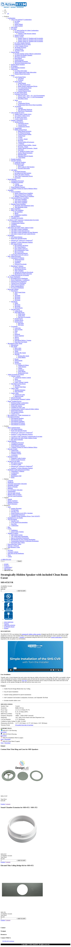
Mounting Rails (22, 154)
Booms (16, 359)
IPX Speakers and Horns (21, 245)
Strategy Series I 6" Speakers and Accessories (30, 39)
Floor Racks (14, 290)
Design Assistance (13, 500)
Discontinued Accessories (18, 424)
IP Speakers (14, 66)
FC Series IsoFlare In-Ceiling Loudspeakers (27, 30)
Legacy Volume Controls (21, 382)
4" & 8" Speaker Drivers (21, 46)
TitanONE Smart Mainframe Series (24, 205)
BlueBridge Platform (17, 266)
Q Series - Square (23, 139)
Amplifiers (10, 190)
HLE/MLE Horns (23, 98)
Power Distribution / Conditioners (20, 280)
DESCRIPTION (8, 622)
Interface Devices (16, 226)
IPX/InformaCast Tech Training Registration (23, 539)
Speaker (17, 362)
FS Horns (20, 80)
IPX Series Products (16, 244)
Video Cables (14, 388)
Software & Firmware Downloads (24, 272)
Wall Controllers (19, 270)
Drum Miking (22, 357)
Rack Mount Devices (20, 269)
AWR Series (21, 315)
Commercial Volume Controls (23, 377)
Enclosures (18, 177)
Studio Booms (18, 360)
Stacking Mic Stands (20, 352)
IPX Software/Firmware (21, 253)
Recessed (20, 140)
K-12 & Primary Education (15, 490)
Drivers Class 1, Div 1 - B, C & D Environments (31, 95)
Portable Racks (19, 318)
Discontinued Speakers (17, 418)
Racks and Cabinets (13, 289)
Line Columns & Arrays (17, 112)
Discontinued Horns (16, 420)
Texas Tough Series (20, 292)
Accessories (18, 106)
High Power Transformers (25, 111)
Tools (9, 507)
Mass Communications (14, 427)
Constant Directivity (23, 89)
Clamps (20, 368)
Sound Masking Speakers (18, 67)
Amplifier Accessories (17, 218)
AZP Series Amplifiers (21, 199)
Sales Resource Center (14, 547)
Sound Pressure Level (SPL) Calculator (22, 513)
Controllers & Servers (17, 221)
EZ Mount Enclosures (24, 132)
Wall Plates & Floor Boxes (18, 384)
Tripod (16, 351)
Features (6, 623)
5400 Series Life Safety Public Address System (20, 227)
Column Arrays (15, 413)
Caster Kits (18, 328)
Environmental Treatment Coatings (20, 399)
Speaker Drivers (19, 122)
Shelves (17, 337)
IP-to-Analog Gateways (21, 248)
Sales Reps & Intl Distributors (16, 553)
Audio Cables (15, 393)
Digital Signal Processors (18, 404)
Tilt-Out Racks (19, 308)
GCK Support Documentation (19, 522)
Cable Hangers (22, 366)
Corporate (10, 480)
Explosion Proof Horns (21, 94)
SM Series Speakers (20, 57)
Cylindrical (21, 143)
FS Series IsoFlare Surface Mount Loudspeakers (28, 53)
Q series (20, 137)
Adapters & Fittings (23, 365)
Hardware (17, 334)
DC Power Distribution (17, 287)
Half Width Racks (19, 312)
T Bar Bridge (21, 157)
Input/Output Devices (17, 410)
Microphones (14, 345)
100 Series (17, 300)
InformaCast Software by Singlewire (22, 240)
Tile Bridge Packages (20, 47)
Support (10, 499)
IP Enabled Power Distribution (19, 278)
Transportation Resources (18, 514)
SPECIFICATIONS (9, 625)
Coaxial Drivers (19, 49)
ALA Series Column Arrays (22, 115)
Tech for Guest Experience (15, 496)
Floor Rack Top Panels (21, 342)
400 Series (21, 323)
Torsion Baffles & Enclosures (26, 142)
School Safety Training (17, 531)
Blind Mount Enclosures (24, 131)
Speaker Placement (16, 508)
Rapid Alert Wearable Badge (19, 238)
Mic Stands (14, 346)
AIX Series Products (16, 237)
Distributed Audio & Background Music (19, 469)
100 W (20, 101)
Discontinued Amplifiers (17, 421)
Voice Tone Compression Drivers (24, 176)
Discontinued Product (13, 416)
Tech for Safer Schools (14, 493)
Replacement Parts (23, 373)
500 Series (17, 297)
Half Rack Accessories (24, 317)
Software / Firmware (13, 545)
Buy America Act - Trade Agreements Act (19, 415)
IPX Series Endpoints (17, 439)
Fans (16, 332)
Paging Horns (18, 81)
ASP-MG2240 (19, 185)
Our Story (10, 550)
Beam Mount (18, 58)
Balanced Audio (19, 396)
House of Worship (13, 486)
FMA (16, 294)
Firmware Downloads (20, 264)
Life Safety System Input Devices (20, 230)
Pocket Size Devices (20, 267)
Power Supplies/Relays (17, 286)
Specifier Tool (15, 511)
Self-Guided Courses (17, 535)
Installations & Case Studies (15, 517)
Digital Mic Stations (16, 406)
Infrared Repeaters (16, 397)
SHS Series (14, 27)
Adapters (20, 108)
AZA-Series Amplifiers (21, 201)
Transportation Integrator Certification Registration (25, 541)
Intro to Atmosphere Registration (20, 538)
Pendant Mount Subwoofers (22, 74)
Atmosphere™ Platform (17, 258)
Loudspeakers (11, 18)
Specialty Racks (15, 309)
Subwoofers (14, 69)
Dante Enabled (19, 26)
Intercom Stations (16, 452)
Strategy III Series (19, 32)
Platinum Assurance (13, 502)
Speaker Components (17, 120)
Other (16, 331)
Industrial (10, 488)
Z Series (17, 184)
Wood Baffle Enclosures (21, 61)
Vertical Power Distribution (18, 283)
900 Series (21, 325)
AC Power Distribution (14, 277)
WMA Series (21, 314)
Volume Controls (15, 376)
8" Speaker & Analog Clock (25, 151)
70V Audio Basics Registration (19, 536)
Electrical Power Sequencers (19, 281)
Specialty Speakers (16, 160)
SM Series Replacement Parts (23, 63)
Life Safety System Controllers (19, 229)
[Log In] (5, 11)
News (9, 555)
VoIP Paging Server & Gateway (19, 255)
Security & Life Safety (14, 461)
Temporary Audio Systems (18, 458)
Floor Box (17, 385)
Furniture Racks (19, 320)
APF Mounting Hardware (25, 109)
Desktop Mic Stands (23, 356)
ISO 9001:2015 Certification (8, 941)
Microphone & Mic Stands (15, 343)
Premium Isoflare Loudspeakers (19, 403)
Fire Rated (21, 150)
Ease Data (14, 524)
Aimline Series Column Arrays (23, 114)
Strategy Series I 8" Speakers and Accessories (30, 41)
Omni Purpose (22, 83)
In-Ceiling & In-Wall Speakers (23, 173)
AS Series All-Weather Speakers (23, 55)
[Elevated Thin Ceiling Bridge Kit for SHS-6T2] (22, 910)
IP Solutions (11, 235)
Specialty (17, 354)
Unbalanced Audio (20, 394)
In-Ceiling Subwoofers (21, 70)
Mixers (16, 213)
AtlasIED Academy (13, 533)
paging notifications (56, 637)
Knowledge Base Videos (18, 542)
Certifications (14, 525)
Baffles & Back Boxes (21, 129)
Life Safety (14, 170)
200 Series (17, 298)
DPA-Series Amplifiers (21, 202)
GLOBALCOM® (16, 464)
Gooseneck (21, 370)
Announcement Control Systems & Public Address (25, 409)
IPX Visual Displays (20, 247)
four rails (24, 680)
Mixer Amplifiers (15, 208)
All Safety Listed (19, 50)
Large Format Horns (20, 77)
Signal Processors (19, 259)
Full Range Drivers (23, 123)
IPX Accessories (19, 251)
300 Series (17, 306)
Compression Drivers (24, 103)
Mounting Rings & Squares (25, 156)
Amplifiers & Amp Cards (18, 407)
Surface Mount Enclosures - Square (27, 148)
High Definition (19, 391)
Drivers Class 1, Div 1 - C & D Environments (30, 97)
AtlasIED (21, 637)
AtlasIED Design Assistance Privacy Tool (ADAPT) (25, 516)
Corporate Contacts (13, 552)
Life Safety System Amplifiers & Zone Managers (24, 232)
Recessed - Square (23, 146)
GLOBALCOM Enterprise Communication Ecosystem (23, 220)
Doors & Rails (18, 329)
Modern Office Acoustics (14, 494)
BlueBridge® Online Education (23, 273)
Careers (10, 556)
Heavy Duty (18, 348)
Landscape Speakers (20, 162)
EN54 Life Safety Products (22, 174)
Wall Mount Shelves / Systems (23, 340)
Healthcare (11, 482)
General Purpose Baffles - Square (27, 145)
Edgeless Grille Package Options (27, 33)
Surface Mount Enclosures (25, 153)
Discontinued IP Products (18, 423)
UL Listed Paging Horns (24, 88)
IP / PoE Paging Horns (24, 84)
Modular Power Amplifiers (18, 204)
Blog (9, 527)
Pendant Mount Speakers (18, 64)
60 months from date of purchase (24, 725)
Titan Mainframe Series (21, 207)
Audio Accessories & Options (16, 374)
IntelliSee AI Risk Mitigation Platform (22, 242)
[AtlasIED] (14, 7)
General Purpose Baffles (24, 134)
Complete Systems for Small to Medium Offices (24, 188)
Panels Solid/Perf (19, 335)
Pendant (17, 22)
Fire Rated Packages (20, 171)
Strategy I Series (19, 36)
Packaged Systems (13, 456)
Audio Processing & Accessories (20, 275)
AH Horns (21, 78)
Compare (7, 804)
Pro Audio (21, 165)
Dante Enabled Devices (14, 401)
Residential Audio (19, 163)
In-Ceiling (17, 21)
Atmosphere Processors (17, 181)
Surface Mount (19, 24)
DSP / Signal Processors (14, 256)
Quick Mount (21, 371)
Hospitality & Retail (13, 485)
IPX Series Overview (17, 463)
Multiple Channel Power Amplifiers (24, 196)
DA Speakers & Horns (17, 412)
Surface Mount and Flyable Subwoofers (25, 72)
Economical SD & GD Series (23, 44)
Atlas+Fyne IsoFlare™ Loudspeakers (21, 19)
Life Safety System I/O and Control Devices (23, 234)
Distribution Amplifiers (21, 215)
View (2, 739)
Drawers (17, 339)
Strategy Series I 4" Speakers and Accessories (30, 38)
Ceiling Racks (18, 311)
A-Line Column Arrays (21, 119)
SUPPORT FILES (9, 627)
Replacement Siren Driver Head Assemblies (30, 105)
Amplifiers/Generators (17, 182)
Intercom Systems (12, 449)
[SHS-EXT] (22, 848)
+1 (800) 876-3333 (6, 559)
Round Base (18, 349)
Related (6, 628)
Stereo (16, 379)
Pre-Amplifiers (19, 212)
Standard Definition (20, 390)
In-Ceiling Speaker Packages (22, 43)
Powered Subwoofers (24, 168)
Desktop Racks (19, 321)
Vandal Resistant (19, 60)
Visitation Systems (16, 453)
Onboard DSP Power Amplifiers (20, 198)
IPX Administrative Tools (21, 250)
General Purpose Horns (24, 91)
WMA (16, 303)
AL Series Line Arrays (21, 117)
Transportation (11, 491)
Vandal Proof (21, 136)
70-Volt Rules (15, 510)
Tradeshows (14, 530)
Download (3, 732)
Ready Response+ (13, 504)
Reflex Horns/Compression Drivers (27, 86)
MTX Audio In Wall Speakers (26, 167)
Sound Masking (12, 179)
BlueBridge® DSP (16, 476)
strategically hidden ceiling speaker (31, 634)
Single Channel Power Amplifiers (24, 193)
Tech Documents (12, 519)
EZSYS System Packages (18, 459)
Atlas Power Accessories (18, 284)
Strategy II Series (19, 35)
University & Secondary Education (17, 483)
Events (9, 528)
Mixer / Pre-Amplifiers (17, 210)
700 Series (17, 295)
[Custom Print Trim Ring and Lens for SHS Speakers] (22, 790)
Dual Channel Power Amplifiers (23, 194)
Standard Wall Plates (20, 387)
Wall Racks (14, 301)
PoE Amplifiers (15, 216)
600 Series (17, 304)
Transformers (18, 128)
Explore (3, 804)
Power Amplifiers (16, 191)
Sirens (16, 100)
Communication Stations (18, 223)
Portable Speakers (16, 159)
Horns (12, 75)
